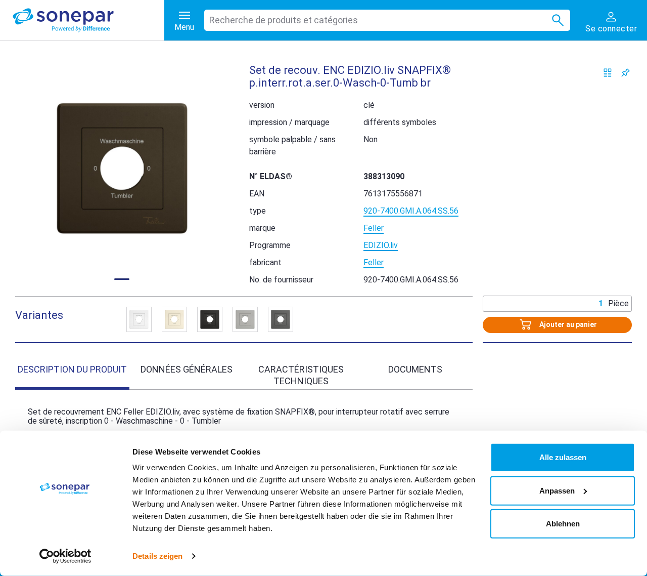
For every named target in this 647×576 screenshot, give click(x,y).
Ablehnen (563, 523)
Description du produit (72, 369)
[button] (122, 168)
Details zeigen (157, 556)
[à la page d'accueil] (88, 20)
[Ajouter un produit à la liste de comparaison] (608, 72)
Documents (415, 369)
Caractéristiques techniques (301, 375)
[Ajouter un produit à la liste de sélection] (625, 72)
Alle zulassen (562, 457)
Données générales (187, 369)
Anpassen (557, 490)
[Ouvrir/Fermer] (139, 319)
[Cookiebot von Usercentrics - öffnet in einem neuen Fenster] (65, 556)
